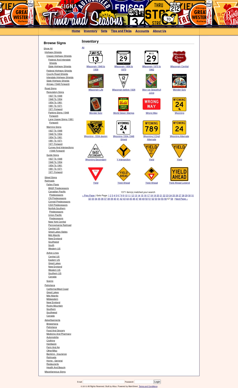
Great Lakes (54, 263)
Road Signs (51, 88)
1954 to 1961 (55, 102)
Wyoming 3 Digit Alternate (151, 137)
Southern (51, 309)
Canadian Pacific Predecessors (57, 193)
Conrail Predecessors (59, 201)
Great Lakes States (57, 231)
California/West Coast (57, 288)
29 (186, 195)
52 (153, 198)
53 (156, 198)
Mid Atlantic (54, 235)
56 (165, 198)
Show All (48, 48)
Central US (54, 228)
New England (55, 238)
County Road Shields (57, 73)
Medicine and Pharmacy (58, 333)
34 (96, 198)
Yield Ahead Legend (179, 182)
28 (183, 195)
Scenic (49, 280)
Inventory (90, 31)
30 (189, 195)
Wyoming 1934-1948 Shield (123, 137)
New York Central (57, 221)
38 (108, 198)
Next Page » (181, 198)
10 (126, 195)
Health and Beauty (55, 367)
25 (173, 195)
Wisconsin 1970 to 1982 (151, 68)
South (51, 245)
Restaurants (52, 363)
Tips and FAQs (121, 31)
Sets (104, 31)
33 (92, 198)
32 (89, 198)
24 (170, 195)
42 (121, 198)
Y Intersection (124, 159)
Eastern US (54, 259)
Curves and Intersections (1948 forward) (61, 149)
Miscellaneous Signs (55, 371)
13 (135, 195)
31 (192, 195)
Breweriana (52, 323)
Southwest (53, 241)
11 (129, 195)
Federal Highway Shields (59, 70)
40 (115, 198)
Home (76, 31)
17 (148, 195)
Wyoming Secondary (95, 159)
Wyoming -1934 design (95, 136)
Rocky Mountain (54, 305)
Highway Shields (53, 52)
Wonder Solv (179, 89)
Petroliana (50, 285)
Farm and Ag (53, 347)
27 (180, 195)
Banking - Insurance (56, 353)
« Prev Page (88, 195)
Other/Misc (51, 350)
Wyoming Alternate (179, 136)
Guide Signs (52, 154)
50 (146, 198)
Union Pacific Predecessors (55, 216)
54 (159, 198)
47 (137, 198)
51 (149, 198)
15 (142, 195)
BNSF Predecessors (58, 188)
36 (102, 198)
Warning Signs (53, 126)
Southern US (54, 273)
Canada (52, 276)
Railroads (49, 180)
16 (145, 195)
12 (132, 195)
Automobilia (52, 337)
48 (140, 198)
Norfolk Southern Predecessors (56, 210)
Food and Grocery (55, 330)
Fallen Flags (52, 184)
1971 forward (55, 109)
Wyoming (179, 112)
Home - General (54, 360)
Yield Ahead (124, 182)
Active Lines (52, 252)
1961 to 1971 (55, 105)
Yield (151, 159)
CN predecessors (57, 198)
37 (105, 198)
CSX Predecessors (57, 204)
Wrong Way (151, 112)
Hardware (51, 343)
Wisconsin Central (179, 66)
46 (134, 198)
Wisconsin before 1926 (123, 89)
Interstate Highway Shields (59, 77)
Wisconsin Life (96, 89)
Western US (54, 248)
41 (118, 198)
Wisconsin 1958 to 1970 (123, 68)
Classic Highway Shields (59, 55)
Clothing (50, 340)
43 (124, 198)
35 (99, 198)
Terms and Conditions (148, 386)
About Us (159, 31)
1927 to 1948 (55, 95)
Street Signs (51, 177)
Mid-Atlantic (52, 295)
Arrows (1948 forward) (58, 83)
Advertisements (52, 320)
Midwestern (52, 298)
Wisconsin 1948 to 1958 (95, 68)
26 (177, 195)
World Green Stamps (123, 112)
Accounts (142, 31)
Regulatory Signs (55, 92)
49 (143, 198)
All (83, 47)
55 (162, 198)
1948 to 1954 (55, 99)
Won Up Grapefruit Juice (151, 91)
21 (161, 195)
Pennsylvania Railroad (59, 225)
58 (172, 198)
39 (111, 198)
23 (167, 195)
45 (130, 198)
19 (154, 195)
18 (151, 195)
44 (127, 198)
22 (164, 195)
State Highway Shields (59, 66)
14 (139, 195)
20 (158, 195)
